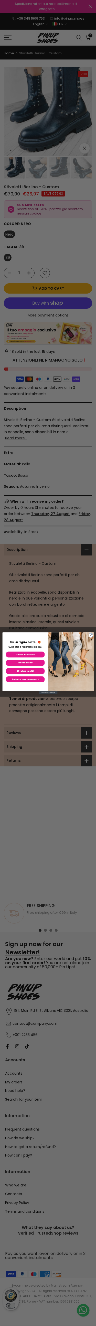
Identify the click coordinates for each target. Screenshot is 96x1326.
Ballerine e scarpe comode (25, 679)
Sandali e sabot (25, 662)
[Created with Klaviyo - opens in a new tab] (48, 692)
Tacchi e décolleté (25, 654)
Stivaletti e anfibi (25, 670)
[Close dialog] (91, 635)
